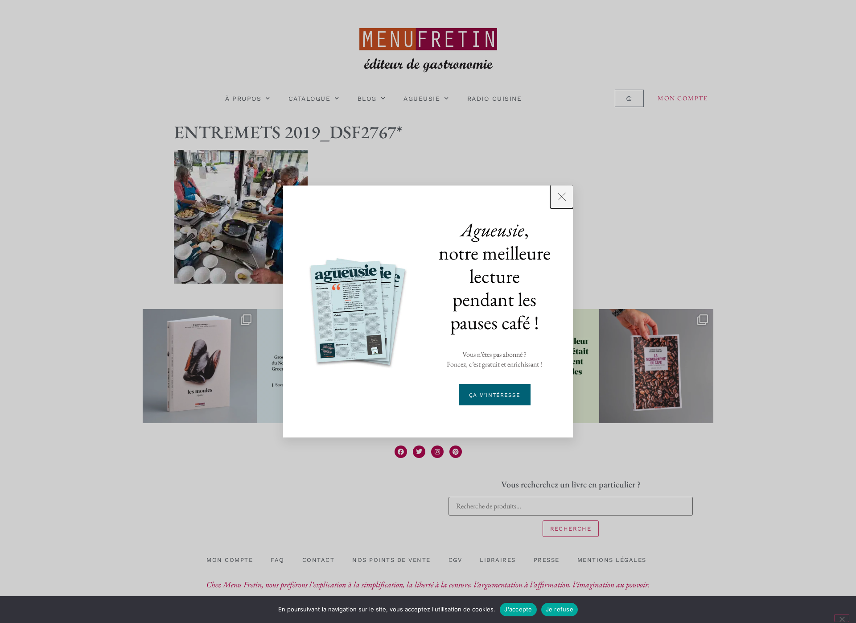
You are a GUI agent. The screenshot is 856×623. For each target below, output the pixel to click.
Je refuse (559, 609)
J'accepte (518, 609)
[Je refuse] (841, 618)
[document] (428, 311)
